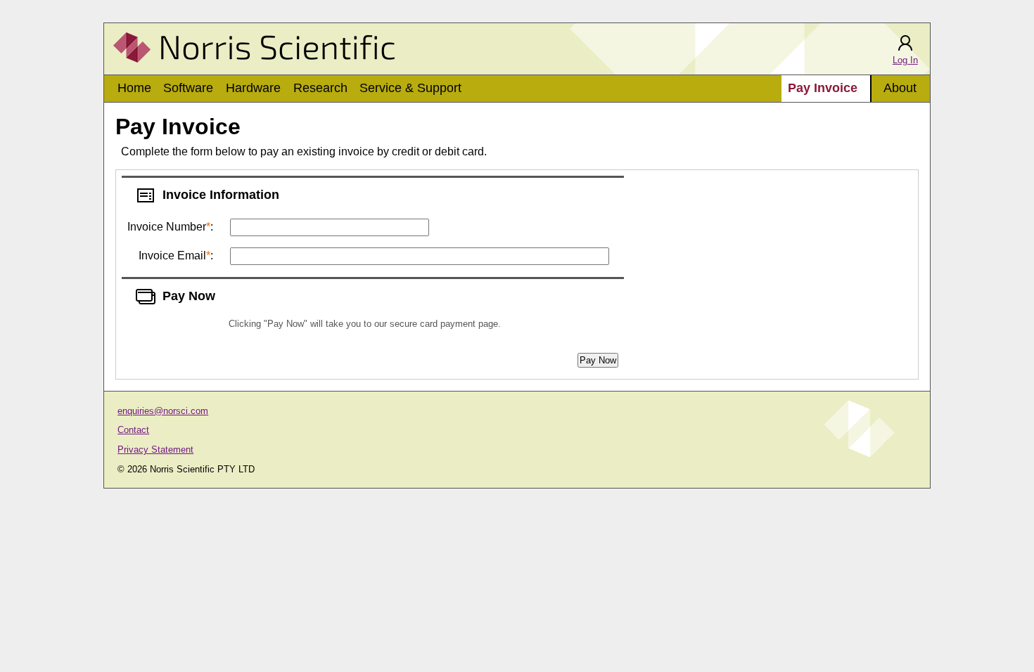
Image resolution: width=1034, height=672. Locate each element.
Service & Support (410, 88)
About (900, 88)
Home (134, 88)
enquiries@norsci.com (162, 411)
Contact (133, 430)
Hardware (253, 88)
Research (320, 88)
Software (188, 88)
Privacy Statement (155, 449)
